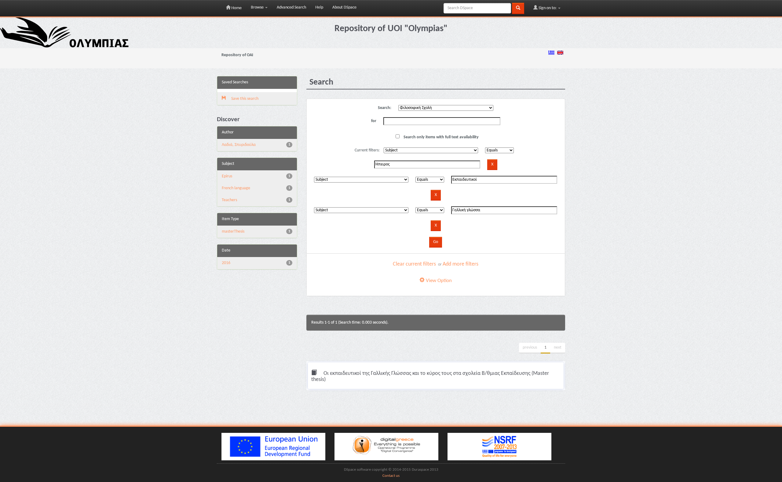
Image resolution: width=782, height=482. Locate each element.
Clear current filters (414, 264)
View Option (438, 280)
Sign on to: (547, 8)
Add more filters (460, 264)
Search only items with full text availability (441, 137)
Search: (384, 108)
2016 (226, 263)
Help (319, 7)
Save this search (244, 98)
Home (236, 8)
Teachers (229, 200)
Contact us (391, 476)
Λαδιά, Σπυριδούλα (239, 145)
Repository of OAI (237, 55)
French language (236, 188)
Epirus (227, 176)
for (373, 121)
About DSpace (344, 7)
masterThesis (233, 231)
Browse (258, 7)
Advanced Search (291, 7)
